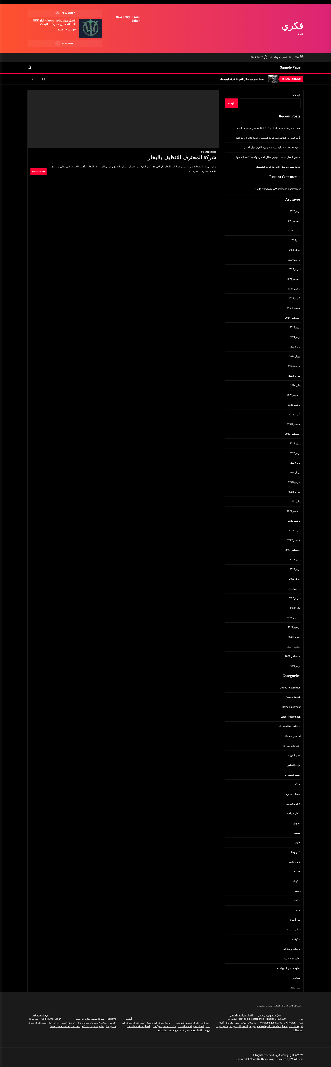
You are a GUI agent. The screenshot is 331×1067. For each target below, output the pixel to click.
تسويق (297, 823)
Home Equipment (291, 707)
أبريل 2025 (295, 249)
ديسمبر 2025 (294, 221)
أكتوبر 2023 (294, 414)
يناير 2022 (295, 607)
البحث (297, 95)
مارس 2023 (294, 482)
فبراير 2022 (294, 598)
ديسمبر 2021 (294, 617)
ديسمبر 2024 (294, 279)
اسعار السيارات (292, 774)
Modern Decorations (290, 726)
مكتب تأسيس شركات (164, 1026)
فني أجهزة (295, 919)
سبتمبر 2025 (294, 230)
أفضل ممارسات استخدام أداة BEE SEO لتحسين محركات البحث (54, 22)
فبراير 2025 (294, 269)
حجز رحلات (295, 861)
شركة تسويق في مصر (269, 1015)
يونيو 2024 (295, 337)
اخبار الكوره (294, 755)
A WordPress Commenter (287, 189)
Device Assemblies (290, 687)
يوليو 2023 (295, 443)
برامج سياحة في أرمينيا (159, 1022)
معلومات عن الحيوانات (289, 968)
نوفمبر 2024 (294, 288)
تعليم (298, 842)
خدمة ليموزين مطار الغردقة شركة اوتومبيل (278, 166)
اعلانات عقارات (292, 794)
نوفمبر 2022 (294, 520)
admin (212, 171)
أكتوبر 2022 (294, 530)
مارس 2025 (294, 259)
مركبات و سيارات (292, 948)
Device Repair (293, 697)
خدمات (297, 871)
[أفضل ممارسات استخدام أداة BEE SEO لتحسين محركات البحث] (90, 28)
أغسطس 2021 (293, 656)
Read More (38, 171)
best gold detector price (251, 1018)
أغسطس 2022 (293, 549)
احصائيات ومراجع (292, 745)
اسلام (298, 784)
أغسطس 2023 (293, 433)
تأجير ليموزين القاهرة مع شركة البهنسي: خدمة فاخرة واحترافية (268, 137)
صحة (298, 910)
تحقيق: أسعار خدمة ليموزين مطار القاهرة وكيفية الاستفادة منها (268, 157)
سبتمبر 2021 (294, 646)
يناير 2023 (295, 501)
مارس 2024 (294, 366)
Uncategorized (208, 152)
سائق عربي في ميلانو (93, 1026)
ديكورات (296, 881)
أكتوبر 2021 (294, 636)
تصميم (297, 832)
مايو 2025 (295, 240)
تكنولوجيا (296, 852)
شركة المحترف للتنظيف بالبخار (182, 157)
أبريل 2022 (295, 578)
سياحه (297, 900)
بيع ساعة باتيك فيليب (167, 1030)
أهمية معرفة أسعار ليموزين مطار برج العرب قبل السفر (272, 147)
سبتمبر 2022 (294, 540)
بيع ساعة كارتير (248, 1022)
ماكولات (296, 939)
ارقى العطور (294, 765)
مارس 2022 (294, 588)
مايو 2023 (295, 462)
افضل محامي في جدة (191, 1030)
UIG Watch (290, 1022)
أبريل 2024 (295, 356)
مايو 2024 (295, 346)
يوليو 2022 (295, 559)
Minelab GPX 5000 (276, 1018)
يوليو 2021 (295, 666)
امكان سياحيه (294, 813)
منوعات (296, 977)
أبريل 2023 (295, 472)
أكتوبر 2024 (294, 298)
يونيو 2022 (295, 569)
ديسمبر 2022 (294, 511)
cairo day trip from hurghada (272, 1026)
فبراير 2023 (294, 491)
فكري (292, 26)
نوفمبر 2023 (294, 404)
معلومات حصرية (292, 958)
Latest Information (290, 716)
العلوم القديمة (293, 803)
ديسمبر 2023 (294, 395)
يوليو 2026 (295, 211)
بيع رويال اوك (232, 1022)
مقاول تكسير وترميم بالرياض (92, 1022)
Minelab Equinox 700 (271, 1022)
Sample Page (290, 67)
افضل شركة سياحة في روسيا (65, 1026)
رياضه (297, 890)
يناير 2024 (295, 385)
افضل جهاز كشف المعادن (191, 1026)
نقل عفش (295, 987)
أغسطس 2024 (293, 317)
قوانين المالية (294, 929)
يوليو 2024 (295, 327)
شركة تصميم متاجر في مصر (89, 1018)
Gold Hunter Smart (51, 1018)
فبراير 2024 (294, 375)
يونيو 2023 (295, 453)
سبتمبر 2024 (294, 307)
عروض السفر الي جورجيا (242, 1026)
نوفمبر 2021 (294, 627)
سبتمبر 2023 (294, 424)
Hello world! (261, 189)
